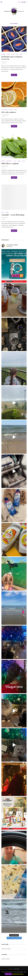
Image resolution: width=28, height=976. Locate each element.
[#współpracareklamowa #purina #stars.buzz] (14, 266)
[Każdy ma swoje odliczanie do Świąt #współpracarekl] (14, 745)
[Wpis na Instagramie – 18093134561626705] (14, 403)
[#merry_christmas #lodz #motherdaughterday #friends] (14, 779)
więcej (13, 74)
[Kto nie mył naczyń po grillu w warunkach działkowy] (14, 539)
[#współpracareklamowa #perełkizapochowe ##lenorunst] (14, 847)
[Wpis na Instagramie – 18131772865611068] (14, 368)
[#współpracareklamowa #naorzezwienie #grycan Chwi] (14, 300)
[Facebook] (9, 969)
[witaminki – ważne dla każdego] (14, 197)
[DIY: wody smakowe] (14, 94)
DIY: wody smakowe (8, 112)
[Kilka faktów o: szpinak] (14, 145)
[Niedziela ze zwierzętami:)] (14, 574)
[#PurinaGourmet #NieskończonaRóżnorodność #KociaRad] (14, 813)
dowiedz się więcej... (18, 974)
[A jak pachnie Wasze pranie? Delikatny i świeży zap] (14, 882)
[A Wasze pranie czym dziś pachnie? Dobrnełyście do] (14, 505)
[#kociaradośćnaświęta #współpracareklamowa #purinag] (14, 711)
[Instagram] (21, 2)
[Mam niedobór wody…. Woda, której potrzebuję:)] (14, 608)
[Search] (26, 2)
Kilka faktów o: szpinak (9, 164)
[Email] (24, 2)
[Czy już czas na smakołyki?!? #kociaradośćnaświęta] (14, 642)
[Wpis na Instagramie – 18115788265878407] (14, 437)
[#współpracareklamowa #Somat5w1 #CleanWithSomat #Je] (14, 471)
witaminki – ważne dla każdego (12, 215)
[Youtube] (22, 2)
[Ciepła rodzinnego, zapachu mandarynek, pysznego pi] (14, 676)
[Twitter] (19, 2)
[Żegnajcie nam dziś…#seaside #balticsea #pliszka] (14, 916)
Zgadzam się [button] (8, 974)
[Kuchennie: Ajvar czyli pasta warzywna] (14, 39)
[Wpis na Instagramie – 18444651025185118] (14, 334)
